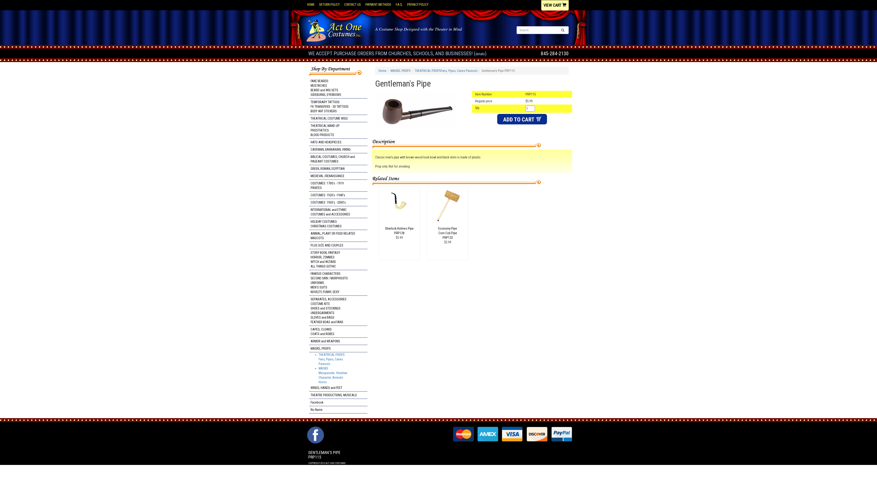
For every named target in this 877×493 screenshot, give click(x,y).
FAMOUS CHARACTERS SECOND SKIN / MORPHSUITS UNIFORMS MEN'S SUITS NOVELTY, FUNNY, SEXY (329, 283)
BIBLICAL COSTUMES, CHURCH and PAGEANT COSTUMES (333, 159)
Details (480, 54)
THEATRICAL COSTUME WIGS (329, 118)
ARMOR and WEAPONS (325, 341)
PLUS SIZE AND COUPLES (327, 245)
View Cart (553, 5)
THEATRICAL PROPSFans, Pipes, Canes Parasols (332, 359)
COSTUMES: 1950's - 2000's (328, 202)
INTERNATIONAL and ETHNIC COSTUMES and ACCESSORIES (330, 212)
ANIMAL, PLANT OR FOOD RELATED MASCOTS (333, 236)
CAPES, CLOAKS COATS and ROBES (322, 332)
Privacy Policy (417, 4)
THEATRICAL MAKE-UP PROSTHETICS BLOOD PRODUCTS (325, 130)
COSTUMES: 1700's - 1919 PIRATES (327, 185)
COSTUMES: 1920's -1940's (328, 195)
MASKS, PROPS (321, 348)
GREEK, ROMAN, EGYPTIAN (328, 168)
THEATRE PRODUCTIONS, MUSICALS (334, 395)
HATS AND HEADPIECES (326, 142)
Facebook (317, 402)
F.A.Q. (399, 4)
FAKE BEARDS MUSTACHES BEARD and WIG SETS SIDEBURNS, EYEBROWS (326, 88)
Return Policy (329, 4)
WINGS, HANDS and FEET (326, 388)
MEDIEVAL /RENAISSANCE (327, 176)
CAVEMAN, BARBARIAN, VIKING (331, 149)
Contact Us (352, 4)
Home (311, 4)
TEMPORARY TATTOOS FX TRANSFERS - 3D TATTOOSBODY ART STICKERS (330, 106)
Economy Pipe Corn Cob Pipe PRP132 (447, 233)
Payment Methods (378, 4)
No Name (316, 410)
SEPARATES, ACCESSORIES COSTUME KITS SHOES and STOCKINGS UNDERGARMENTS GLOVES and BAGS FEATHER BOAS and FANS (328, 310)
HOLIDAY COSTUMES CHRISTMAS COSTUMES (326, 224)
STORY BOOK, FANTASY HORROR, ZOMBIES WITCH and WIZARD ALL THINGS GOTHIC (325, 259)
